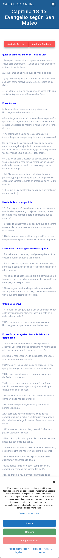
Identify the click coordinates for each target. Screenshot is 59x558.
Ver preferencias (29, 540)
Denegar (29, 532)
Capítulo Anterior (16, 44)
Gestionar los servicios (29, 513)
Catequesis (18, 4)
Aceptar (29, 523)
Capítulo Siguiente (42, 44)
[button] (54, 482)
